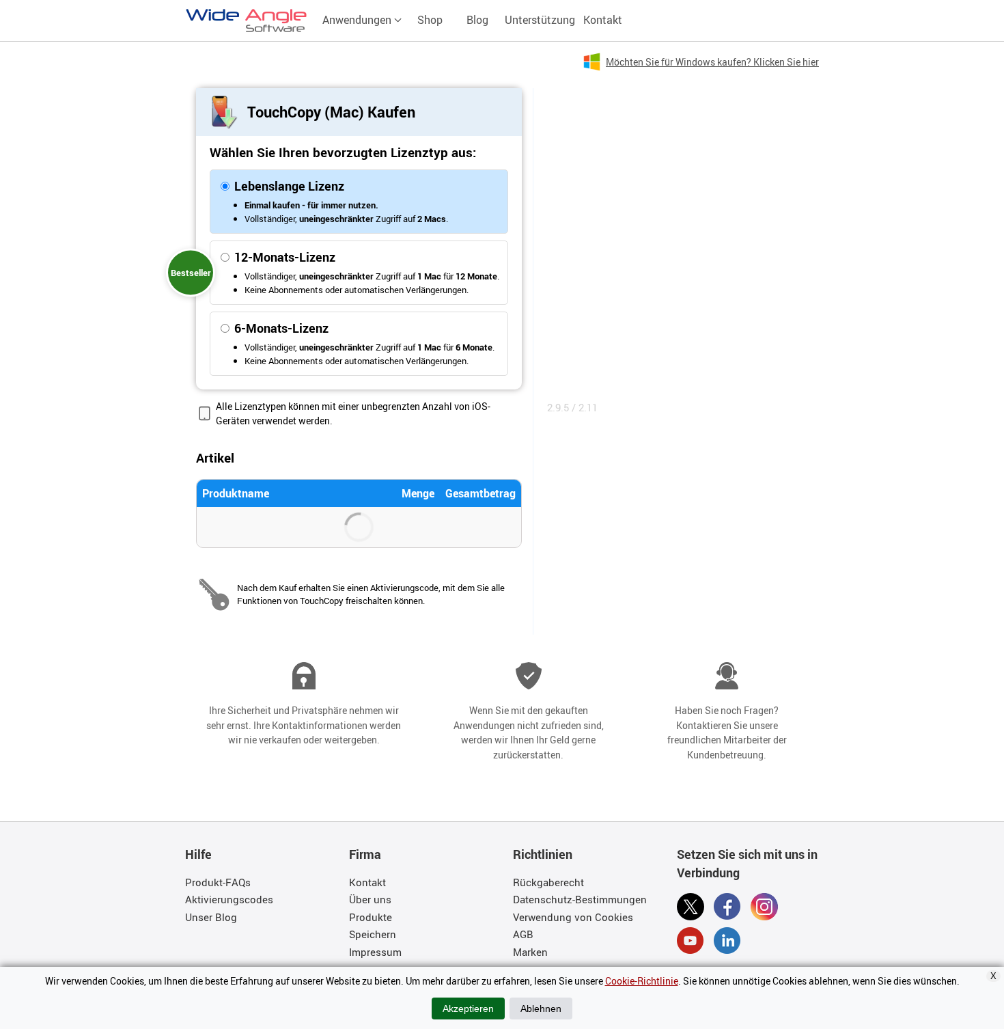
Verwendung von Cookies (573, 917)
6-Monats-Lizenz (281, 328)
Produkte (370, 917)
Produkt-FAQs (218, 882)
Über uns (370, 899)
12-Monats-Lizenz (284, 257)
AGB (523, 934)
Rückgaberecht (548, 882)
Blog (477, 19)
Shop (430, 19)
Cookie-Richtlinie (641, 980)
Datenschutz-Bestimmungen (580, 899)
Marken (530, 952)
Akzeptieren (468, 1008)
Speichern (372, 934)
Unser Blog (211, 917)
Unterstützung (540, 19)
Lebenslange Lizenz (289, 186)
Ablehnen (540, 1008)
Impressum (375, 952)
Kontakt (602, 19)
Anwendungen (358, 19)
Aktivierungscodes (229, 899)
